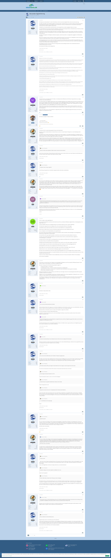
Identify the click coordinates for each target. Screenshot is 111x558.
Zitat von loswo (43, 285)
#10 (82, 218)
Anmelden (74, 1)
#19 (82, 494)
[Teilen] (84, 17)
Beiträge (29, 108)
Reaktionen (29, 67)
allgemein (69, 546)
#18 (82, 453)
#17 (82, 434)
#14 (82, 334)
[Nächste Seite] (33, 17)
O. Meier (47, 92)
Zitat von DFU (43, 336)
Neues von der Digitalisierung (72, 544)
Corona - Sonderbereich (31, 546)
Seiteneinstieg (50, 546)
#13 (82, 299)
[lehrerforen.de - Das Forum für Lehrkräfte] (55, 6)
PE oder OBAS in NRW (51, 544)
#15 (82, 351)
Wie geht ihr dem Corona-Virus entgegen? (35, 544)
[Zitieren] (82, 54)
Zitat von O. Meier (44, 497)
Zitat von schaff (43, 198)
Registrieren (79, 1)
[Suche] (83, 1)
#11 (82, 260)
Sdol (48, 545)
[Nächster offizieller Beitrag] (80, 126)
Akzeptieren (107, 555)
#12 (82, 283)
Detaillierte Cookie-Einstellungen (7, 555)
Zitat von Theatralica (44, 148)
